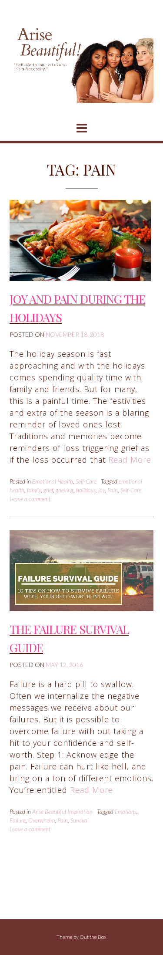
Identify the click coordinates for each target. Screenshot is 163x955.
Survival (79, 820)
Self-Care (86, 481)
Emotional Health (52, 481)
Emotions (125, 811)
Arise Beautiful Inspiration (62, 811)
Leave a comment (30, 498)
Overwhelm (41, 820)
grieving (64, 490)
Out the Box (93, 937)
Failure (18, 820)
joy (101, 490)
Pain (112, 490)
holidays (86, 490)
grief (48, 490)
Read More (129, 459)
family (34, 490)
